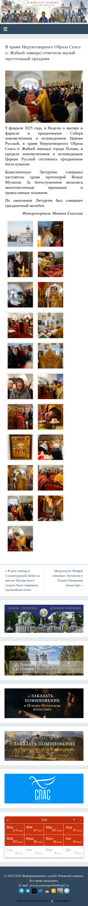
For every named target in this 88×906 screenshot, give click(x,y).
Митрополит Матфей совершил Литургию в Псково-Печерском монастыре (67, 578)
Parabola (43, 901)
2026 (44, 820)
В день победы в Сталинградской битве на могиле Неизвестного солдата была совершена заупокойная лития (22, 580)
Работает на (26, 901)
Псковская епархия (36, 9)
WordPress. (62, 901)
